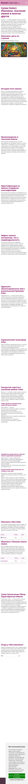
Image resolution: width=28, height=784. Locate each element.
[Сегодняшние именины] (10, 3)
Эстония (4, 537)
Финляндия (5, 560)
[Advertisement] (14, 72)
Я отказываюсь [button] (16, 777)
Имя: (2, 655)
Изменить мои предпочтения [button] (16, 779)
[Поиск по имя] (19, 656)
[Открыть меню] (26, 2)
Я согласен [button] (16, 774)
